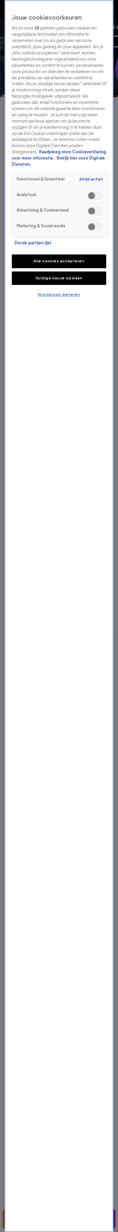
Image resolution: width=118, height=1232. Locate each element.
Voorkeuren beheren (59, 294)
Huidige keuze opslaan (59, 278)
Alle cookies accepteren (58, 261)
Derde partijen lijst (32, 242)
